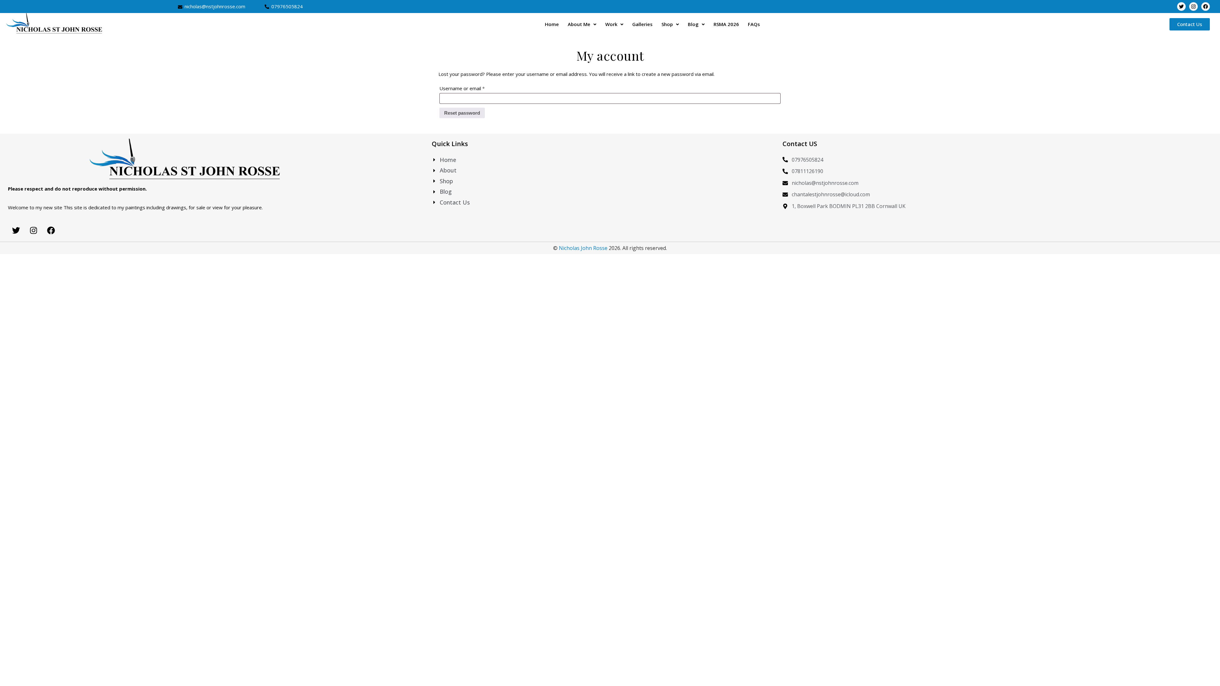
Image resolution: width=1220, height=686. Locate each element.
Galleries (642, 24)
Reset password (462, 113)
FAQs (754, 24)
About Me (579, 24)
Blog (693, 24)
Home (552, 24)
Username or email (472, 87)
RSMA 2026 (726, 24)
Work (611, 24)
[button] (582, 24)
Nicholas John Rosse (583, 248)
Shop (667, 24)
